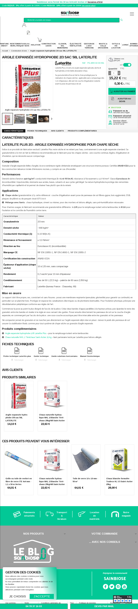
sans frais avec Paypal (121, 111)
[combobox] (71, 20)
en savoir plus (88, 5)
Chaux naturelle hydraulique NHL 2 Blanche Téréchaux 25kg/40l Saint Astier (52, 418)
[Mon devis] (28, 33)
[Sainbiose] (70, 13)
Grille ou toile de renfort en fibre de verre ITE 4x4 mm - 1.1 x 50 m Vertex (19, 481)
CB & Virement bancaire (122, 116)
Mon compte (24, 25)
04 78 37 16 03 (34, 606)
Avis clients (57, 131)
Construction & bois (19, 51)
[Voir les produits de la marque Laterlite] (63, 63)
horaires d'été (95, 2)
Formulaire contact (120, 122)
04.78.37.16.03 (118, 124)
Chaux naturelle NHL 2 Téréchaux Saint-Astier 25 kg (28, 337)
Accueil (5, 51)
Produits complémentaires (82, 131)
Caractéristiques (13, 131)
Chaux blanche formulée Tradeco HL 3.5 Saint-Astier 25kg (119, 481)
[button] (20, 119)
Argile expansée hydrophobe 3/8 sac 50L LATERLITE (17, 418)
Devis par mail (104, 606)
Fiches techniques (37, 131)
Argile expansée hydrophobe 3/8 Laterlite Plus (25, 333)
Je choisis (17, 596)
